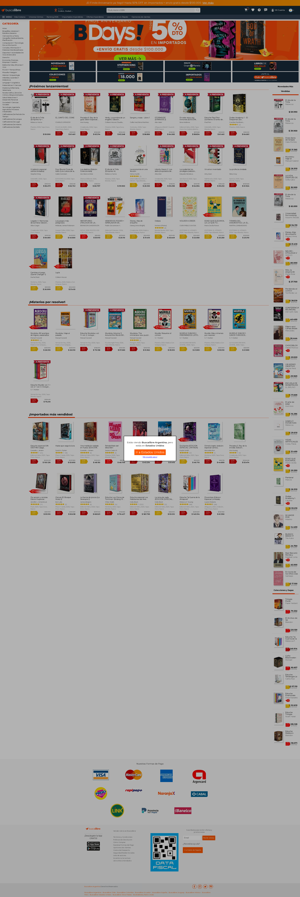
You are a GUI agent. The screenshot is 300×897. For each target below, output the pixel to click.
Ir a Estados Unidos (150, 452)
